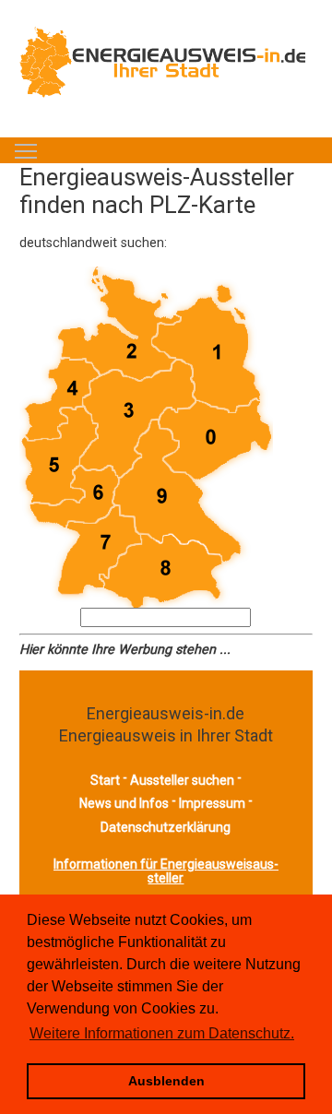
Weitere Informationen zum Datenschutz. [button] (162, 1033)
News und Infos (124, 803)
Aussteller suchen (182, 780)
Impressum (212, 803)
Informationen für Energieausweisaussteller (166, 871)
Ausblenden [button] (166, 1080)
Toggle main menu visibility (26, 150)
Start (105, 780)
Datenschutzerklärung (166, 827)
